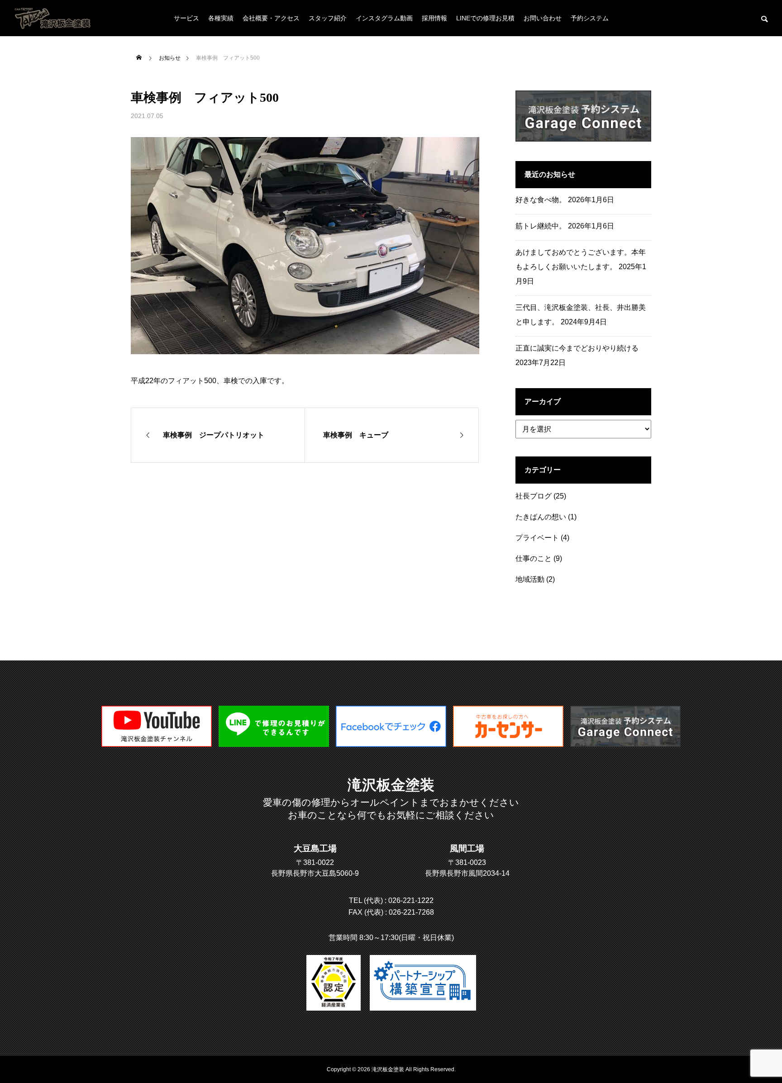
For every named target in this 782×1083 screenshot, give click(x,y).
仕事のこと (533, 558)
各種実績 (221, 18)
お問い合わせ (543, 18)
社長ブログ (533, 496)
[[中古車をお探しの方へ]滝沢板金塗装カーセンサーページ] (508, 744)
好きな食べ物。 (540, 200)
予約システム (590, 18)
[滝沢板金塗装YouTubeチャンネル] (156, 744)
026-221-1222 (411, 900)
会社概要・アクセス (271, 18)
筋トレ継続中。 (540, 226)
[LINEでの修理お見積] (274, 744)
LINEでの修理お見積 (485, 18)
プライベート (537, 538)
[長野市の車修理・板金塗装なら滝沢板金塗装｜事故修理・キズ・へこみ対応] (53, 18)
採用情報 (434, 18)
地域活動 (529, 579)
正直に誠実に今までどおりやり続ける (577, 348)
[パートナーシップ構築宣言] (423, 983)
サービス (186, 18)
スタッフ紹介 (328, 18)
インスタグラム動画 (384, 18)
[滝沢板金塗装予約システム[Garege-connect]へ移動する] (583, 139)
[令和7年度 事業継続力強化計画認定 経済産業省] (333, 983)
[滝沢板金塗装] (391, 744)
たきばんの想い (540, 517)
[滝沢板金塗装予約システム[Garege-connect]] (625, 744)
